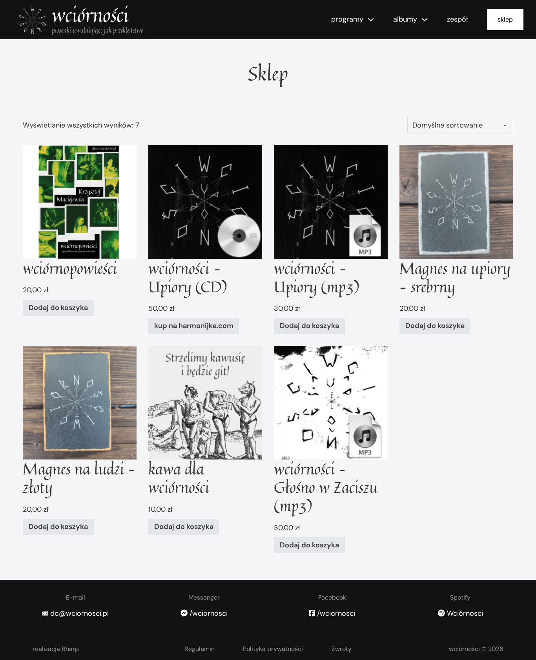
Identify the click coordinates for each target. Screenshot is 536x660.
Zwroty (342, 649)
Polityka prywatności (273, 649)
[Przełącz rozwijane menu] (370, 19)
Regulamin (199, 649)
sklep (505, 19)
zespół (457, 19)
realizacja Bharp (56, 649)
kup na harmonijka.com (193, 325)
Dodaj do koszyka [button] (58, 307)
